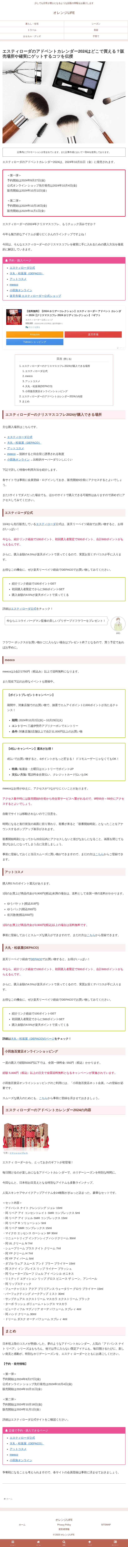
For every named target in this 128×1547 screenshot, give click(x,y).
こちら (99, 854)
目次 (59, 358)
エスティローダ (46, 524)
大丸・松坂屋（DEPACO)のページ (32, 1038)
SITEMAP (106, 1524)
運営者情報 (64, 1529)
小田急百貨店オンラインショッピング (46, 391)
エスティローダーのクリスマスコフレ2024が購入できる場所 (56, 365)
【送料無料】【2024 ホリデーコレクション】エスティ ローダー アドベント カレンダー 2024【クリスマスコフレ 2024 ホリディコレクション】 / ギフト (73, 313)
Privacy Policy (64, 1524)
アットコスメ (18, 279)
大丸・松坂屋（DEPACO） (27, 273)
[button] (118, 1067)
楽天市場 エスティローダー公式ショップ (35, 296)
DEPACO (36, 959)
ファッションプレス (19, 1153)
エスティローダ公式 (22, 267)
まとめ (26, 401)
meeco (14, 284)
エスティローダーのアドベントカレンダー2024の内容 (52, 396)
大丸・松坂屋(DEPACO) (38, 386)
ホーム (22, 1524)
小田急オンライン (21, 290)
